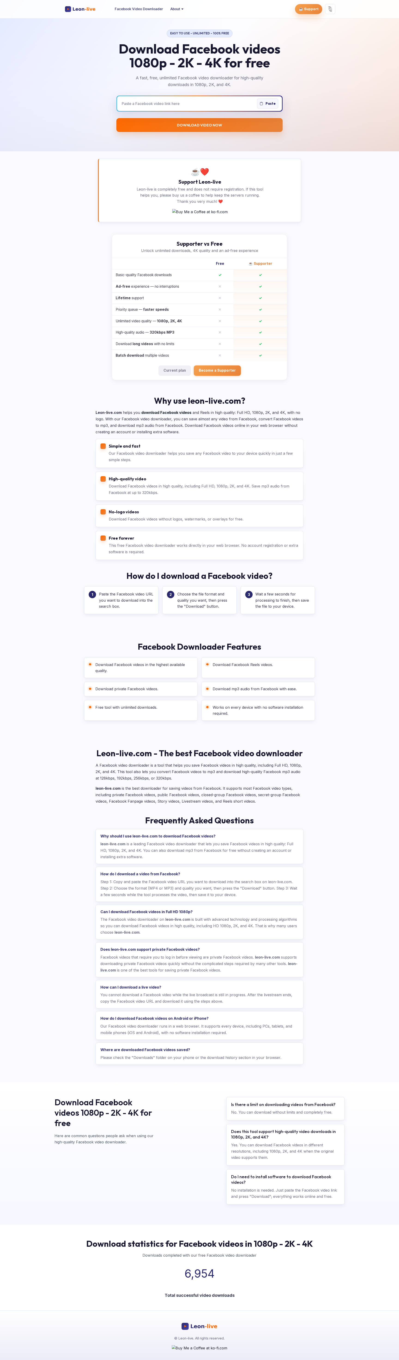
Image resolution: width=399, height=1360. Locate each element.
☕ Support (308, 9)
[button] (177, 9)
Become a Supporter (217, 370)
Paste (270, 103)
